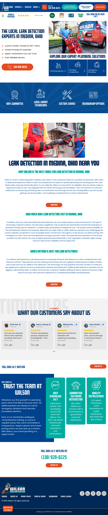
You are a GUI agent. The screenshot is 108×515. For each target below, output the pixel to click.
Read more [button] (8, 340)
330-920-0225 (54, 8)
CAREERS (28, 7)
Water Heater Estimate (86, 7)
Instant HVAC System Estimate (69, 7)
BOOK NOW (100, 7)
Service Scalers (66, 497)
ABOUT (35, 7)
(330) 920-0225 (54, 457)
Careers (4, 497)
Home (11, 7)
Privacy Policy (26, 497)
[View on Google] (6, 325)
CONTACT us (98, 366)
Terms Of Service (40, 497)
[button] (19, 7)
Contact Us (14, 497)
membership (53, 497)
